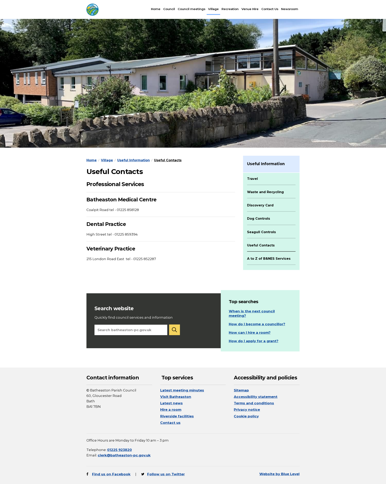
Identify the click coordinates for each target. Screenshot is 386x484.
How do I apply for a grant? (253, 341)
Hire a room (170, 410)
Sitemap (241, 390)
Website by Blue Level (279, 474)
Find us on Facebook (111, 474)
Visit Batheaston (175, 397)
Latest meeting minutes (182, 390)
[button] (174, 329)
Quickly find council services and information (133, 312)
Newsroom (289, 9)
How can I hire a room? (250, 333)
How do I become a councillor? (257, 324)
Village (213, 9)
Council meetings (191, 9)
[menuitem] (156, 9)
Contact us (170, 423)
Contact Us (269, 9)
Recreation (230, 9)
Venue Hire (250, 9)
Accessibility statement (255, 397)
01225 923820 (119, 450)
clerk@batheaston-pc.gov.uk (124, 455)
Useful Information (133, 160)
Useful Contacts (168, 160)
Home (155, 9)
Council (169, 9)
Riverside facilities (177, 416)
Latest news (171, 403)
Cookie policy (246, 416)
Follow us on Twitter (166, 474)
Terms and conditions (254, 403)
